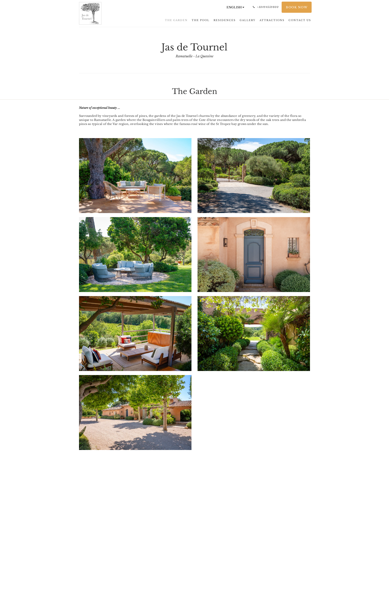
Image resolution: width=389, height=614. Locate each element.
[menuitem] (176, 20)
